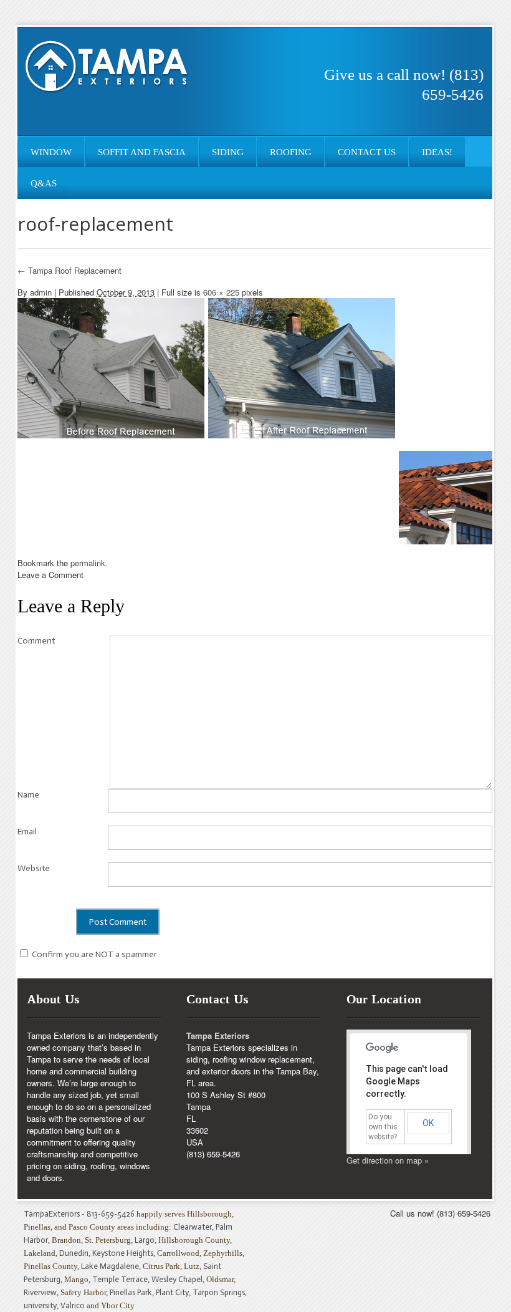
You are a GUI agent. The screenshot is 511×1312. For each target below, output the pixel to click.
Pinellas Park (131, 1292)
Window (51, 152)
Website (33, 868)
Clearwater (192, 1227)
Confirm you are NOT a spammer (93, 954)
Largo (145, 1240)
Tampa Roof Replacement (69, 270)
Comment (36, 640)
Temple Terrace (120, 1279)
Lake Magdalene (110, 1266)
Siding (228, 152)
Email (27, 831)
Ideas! (437, 152)
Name (28, 794)
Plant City (172, 1292)
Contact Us (367, 152)
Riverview (40, 1292)
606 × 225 (221, 292)
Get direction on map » (387, 1160)
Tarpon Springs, (220, 1292)
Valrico (72, 1305)
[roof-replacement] (206, 367)
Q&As (44, 183)
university (40, 1305)
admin (41, 292)
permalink (87, 563)
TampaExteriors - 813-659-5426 (79, 1213)
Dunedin (73, 1253)
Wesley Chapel (177, 1279)
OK (428, 1123)
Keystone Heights (122, 1253)
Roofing (291, 152)
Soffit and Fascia (142, 152)
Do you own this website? (383, 1126)
